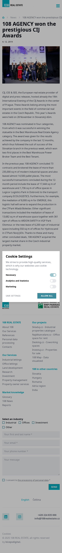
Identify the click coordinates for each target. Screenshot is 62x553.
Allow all (47, 295)
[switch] (53, 275)
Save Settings (13, 295)
